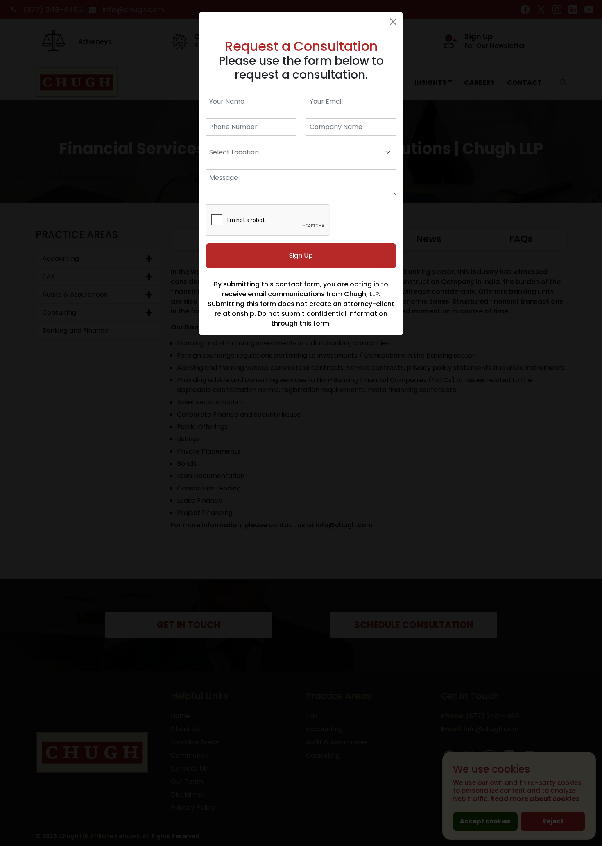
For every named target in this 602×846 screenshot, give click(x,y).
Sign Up (301, 255)
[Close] (393, 21)
